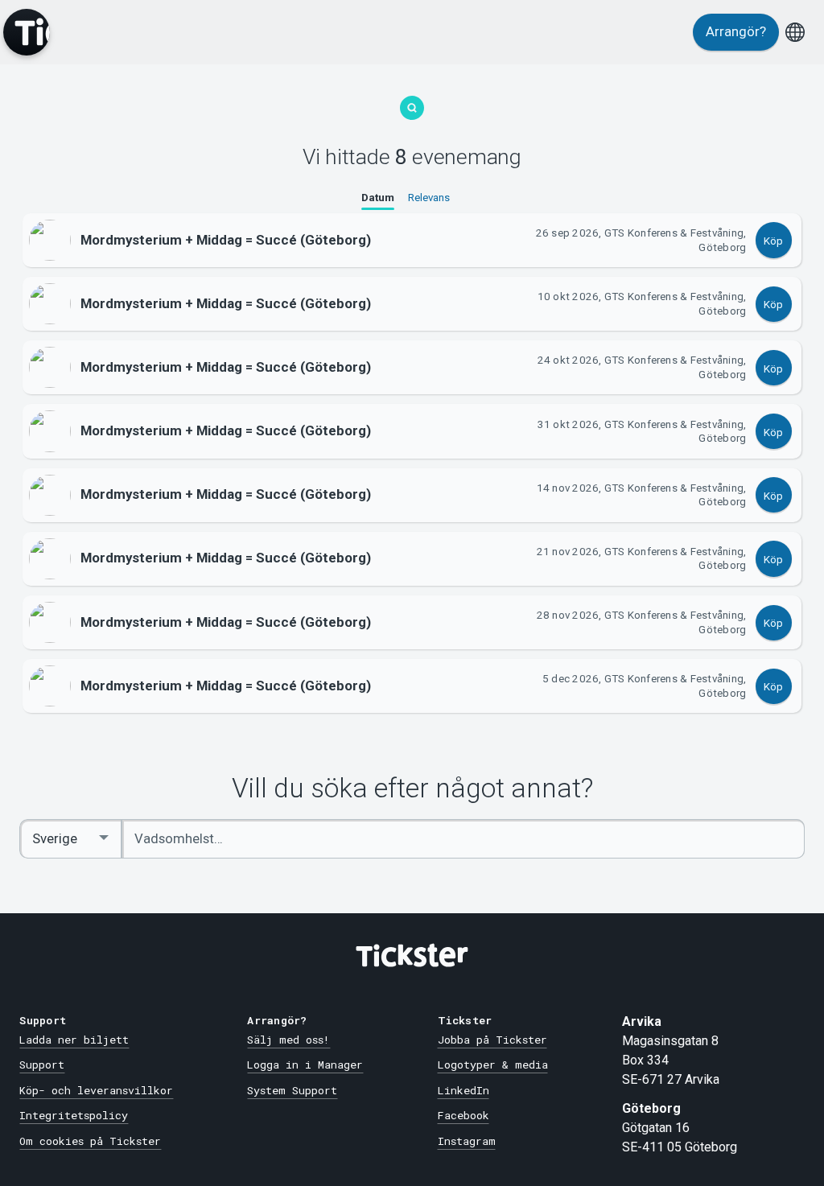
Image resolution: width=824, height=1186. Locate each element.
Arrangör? (736, 31)
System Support (292, 1090)
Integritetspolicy (73, 1115)
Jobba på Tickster (492, 1039)
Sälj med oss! (288, 1039)
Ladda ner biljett (74, 1039)
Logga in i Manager (305, 1064)
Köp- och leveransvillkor (96, 1090)
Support (41, 1064)
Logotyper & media (493, 1064)
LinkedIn (463, 1090)
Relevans (429, 197)
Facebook (463, 1115)
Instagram (467, 1141)
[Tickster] (26, 32)
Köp (773, 241)
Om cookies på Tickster (90, 1141)
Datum (377, 197)
